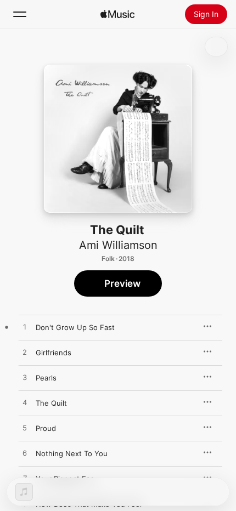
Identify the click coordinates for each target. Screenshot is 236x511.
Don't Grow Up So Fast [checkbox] (75, 327)
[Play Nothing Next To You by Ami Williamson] (25, 453)
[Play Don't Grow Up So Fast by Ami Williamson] (25, 327)
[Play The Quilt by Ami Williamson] (25, 403)
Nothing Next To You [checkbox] (72, 453)
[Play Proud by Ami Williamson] (25, 428)
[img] (117, 14)
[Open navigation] (20, 14)
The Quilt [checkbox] (51, 403)
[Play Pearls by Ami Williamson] (25, 378)
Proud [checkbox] (46, 428)
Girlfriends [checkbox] (53, 352)
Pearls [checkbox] (46, 377)
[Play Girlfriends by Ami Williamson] (25, 352)
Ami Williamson (118, 245)
